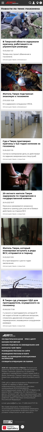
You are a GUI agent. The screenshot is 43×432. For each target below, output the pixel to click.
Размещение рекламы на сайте (16, 351)
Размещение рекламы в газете (15, 354)
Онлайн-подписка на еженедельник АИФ (20, 345)
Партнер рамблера (20, 421)
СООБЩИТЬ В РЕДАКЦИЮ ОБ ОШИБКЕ (17, 361)
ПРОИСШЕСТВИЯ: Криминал (15, 60)
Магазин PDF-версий (11, 342)
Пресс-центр (30, 339)
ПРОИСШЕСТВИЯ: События (14, 159)
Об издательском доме (12, 339)
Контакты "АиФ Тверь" (11, 348)
